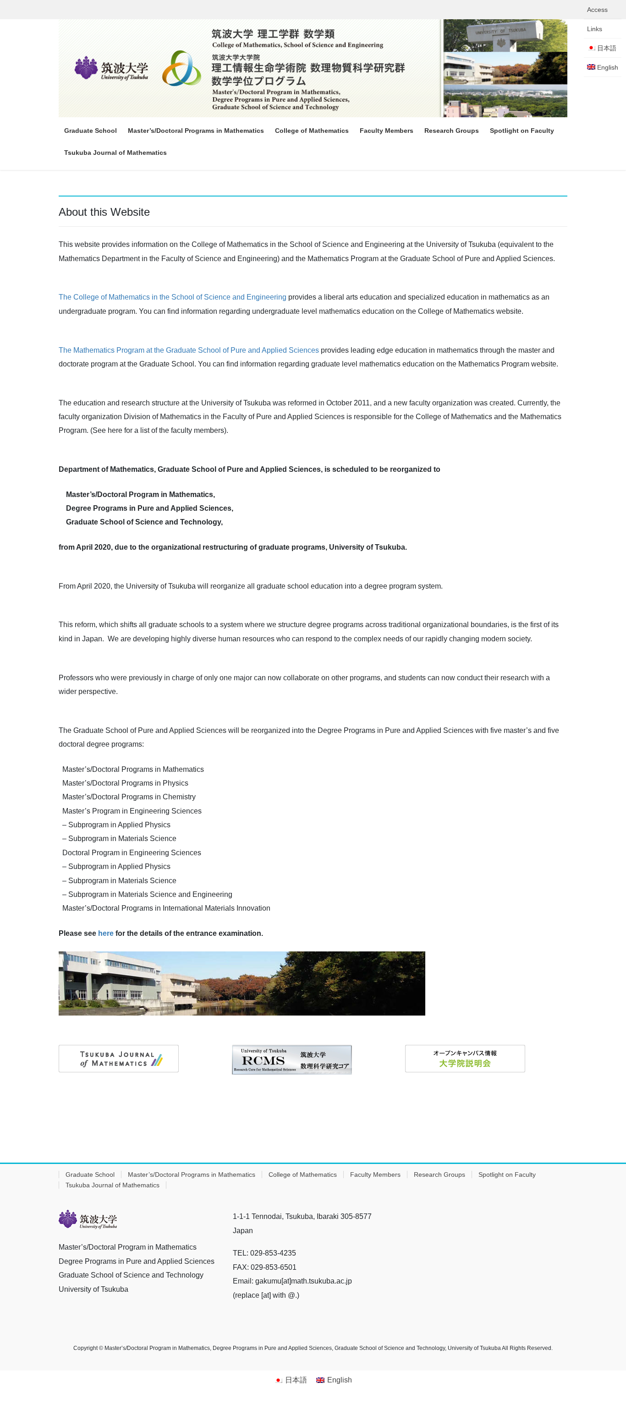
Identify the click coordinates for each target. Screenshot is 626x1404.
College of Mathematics (303, 1174)
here (106, 933)
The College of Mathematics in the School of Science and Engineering (172, 297)
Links (594, 29)
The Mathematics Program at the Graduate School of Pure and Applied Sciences (189, 350)
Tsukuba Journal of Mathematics (112, 1185)
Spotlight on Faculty (507, 1174)
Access (597, 9)
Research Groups (439, 1174)
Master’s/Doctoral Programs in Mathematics (191, 1174)
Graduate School (90, 1174)
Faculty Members (375, 1174)
